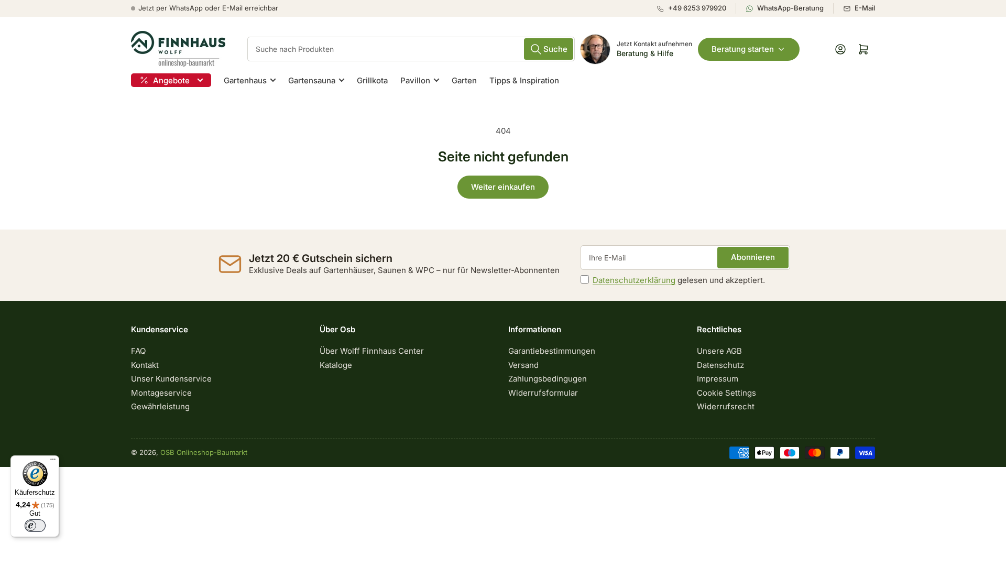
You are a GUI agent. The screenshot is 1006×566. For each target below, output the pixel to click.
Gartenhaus (245, 80)
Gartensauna (311, 80)
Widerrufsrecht (725, 406)
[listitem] (696, 8)
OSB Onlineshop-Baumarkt (203, 452)
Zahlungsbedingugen (547, 379)
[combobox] (411, 49)
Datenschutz (720, 365)
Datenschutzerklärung (634, 280)
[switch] (35, 525)
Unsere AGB (719, 351)
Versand (523, 365)
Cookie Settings (726, 393)
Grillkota (372, 80)
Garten (464, 80)
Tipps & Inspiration (524, 80)
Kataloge (336, 365)
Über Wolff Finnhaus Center (372, 351)
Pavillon (415, 80)
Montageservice (161, 393)
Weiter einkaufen (503, 187)
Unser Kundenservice (171, 379)
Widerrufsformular (543, 393)
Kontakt (145, 365)
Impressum (717, 379)
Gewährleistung (160, 406)
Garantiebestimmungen (551, 351)
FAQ (138, 351)
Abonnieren (753, 257)
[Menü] (53, 461)
